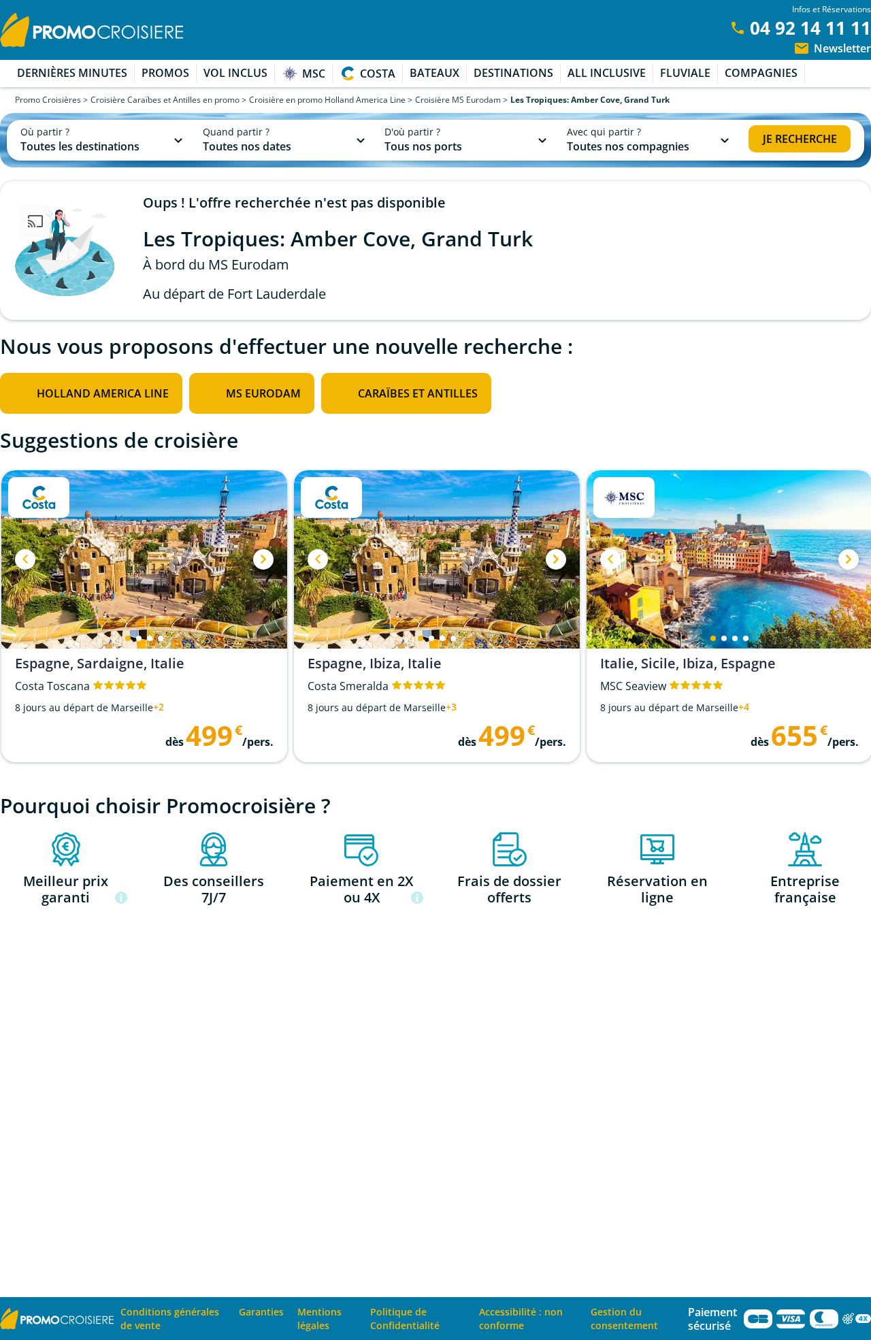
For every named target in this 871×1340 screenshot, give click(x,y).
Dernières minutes (72, 72)
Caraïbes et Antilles (418, 393)
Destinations (513, 72)
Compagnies (761, 72)
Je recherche (800, 138)
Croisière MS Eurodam (458, 99)
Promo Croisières (48, 99)
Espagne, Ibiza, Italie (375, 663)
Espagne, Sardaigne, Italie (99, 663)
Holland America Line (103, 393)
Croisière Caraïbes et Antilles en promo (165, 99)
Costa (377, 73)
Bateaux (434, 72)
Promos (165, 72)
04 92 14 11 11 (810, 28)
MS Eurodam (263, 393)
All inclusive (607, 72)
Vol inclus (235, 72)
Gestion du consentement (624, 1318)
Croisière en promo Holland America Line (327, 99)
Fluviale (685, 72)
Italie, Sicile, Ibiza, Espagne (688, 663)
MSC (313, 73)
